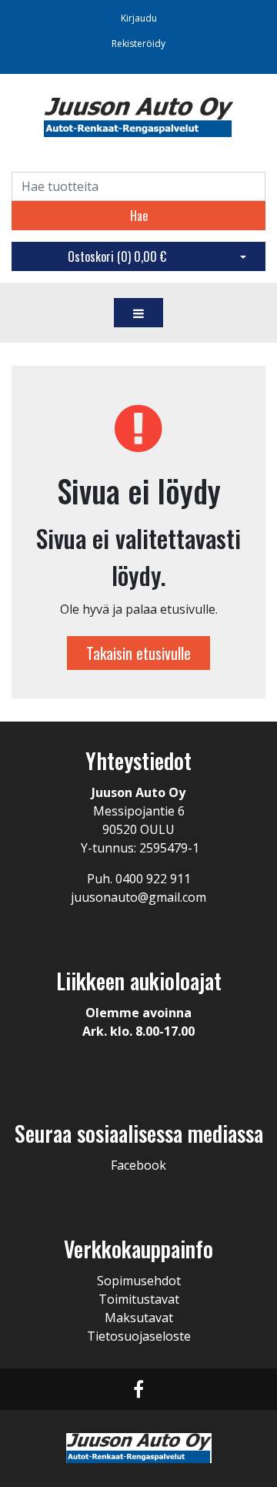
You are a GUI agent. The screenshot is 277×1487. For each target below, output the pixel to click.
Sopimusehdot (139, 1280)
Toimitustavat (138, 1299)
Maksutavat (139, 1317)
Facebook (138, 1165)
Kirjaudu (139, 18)
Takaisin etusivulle (138, 653)
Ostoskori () (117, 256)
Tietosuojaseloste (139, 1336)
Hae (139, 215)
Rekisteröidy (138, 43)
